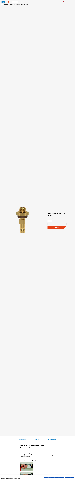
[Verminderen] (48, 221)
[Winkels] (64, 2)
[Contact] (66, 2)
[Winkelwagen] (73, 2)
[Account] (71, 2)
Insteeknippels (18, 4)
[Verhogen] (51, 221)
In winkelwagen (56, 227)
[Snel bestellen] (68, 2)
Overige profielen (6, 4)
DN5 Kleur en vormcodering (12, 4)
